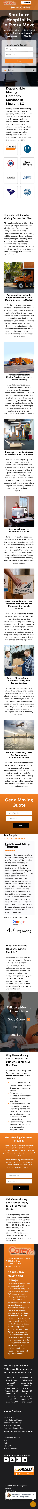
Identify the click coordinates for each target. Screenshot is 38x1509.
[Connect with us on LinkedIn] (24, 1461)
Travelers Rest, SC (11, 1388)
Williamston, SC (26, 1377)
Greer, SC (11, 1377)
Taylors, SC (11, 1396)
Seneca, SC (26, 1388)
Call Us (11, 70)
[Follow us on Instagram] (18, 1461)
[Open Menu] (36, 3)
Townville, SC (11, 1380)
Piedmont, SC (26, 1385)
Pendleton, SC (26, 1402)
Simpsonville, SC (26, 1396)
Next (19, 61)
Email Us (16, 1035)
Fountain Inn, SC (11, 1391)
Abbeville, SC (26, 1383)
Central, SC (11, 1385)
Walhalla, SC (27, 1380)
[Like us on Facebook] (6, 1461)
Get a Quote (17, 1019)
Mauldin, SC (11, 1399)
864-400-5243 (14, 1266)
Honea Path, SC (11, 1402)
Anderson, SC (26, 1399)
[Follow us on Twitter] (12, 1461)
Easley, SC (26, 1394)
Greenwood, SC (11, 1394)
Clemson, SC (26, 1391)
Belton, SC (11, 1383)
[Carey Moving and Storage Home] (10, 2)
